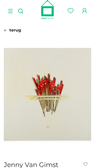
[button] (86, 164)
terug (14, 30)
